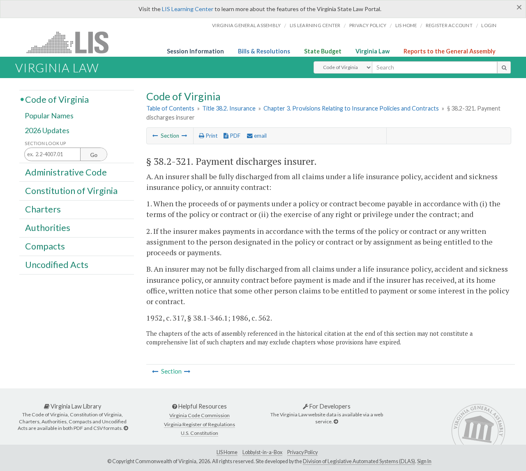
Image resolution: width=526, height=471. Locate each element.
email (260, 135)
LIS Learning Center (187, 8)
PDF (234, 135)
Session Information (195, 51)
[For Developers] (336, 421)
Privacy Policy (368, 25)
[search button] (504, 67)
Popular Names (49, 115)
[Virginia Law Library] (126, 428)
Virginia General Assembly (246, 25)
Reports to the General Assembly (450, 51)
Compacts (45, 246)
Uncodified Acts (56, 264)
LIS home (406, 25)
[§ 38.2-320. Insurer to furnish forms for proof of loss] (155, 135)
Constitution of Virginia (71, 190)
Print (210, 135)
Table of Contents (170, 108)
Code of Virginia (57, 99)
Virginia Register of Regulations (199, 424)
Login (488, 25)
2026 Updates (47, 130)
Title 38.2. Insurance (229, 108)
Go (93, 155)
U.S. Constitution (199, 433)
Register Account (449, 25)
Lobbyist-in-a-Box (262, 452)
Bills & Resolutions (264, 51)
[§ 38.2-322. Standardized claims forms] (184, 135)
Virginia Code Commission (199, 415)
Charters (43, 209)
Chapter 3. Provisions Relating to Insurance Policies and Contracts (351, 108)
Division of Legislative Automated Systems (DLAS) (359, 461)
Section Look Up (45, 143)
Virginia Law (372, 51)
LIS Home (227, 452)
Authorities (47, 227)
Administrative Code (66, 171)
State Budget (322, 51)
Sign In (424, 461)
